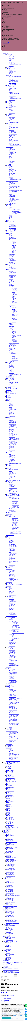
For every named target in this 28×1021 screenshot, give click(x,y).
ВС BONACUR (13, 621)
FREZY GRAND (10, 378)
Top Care (11, 482)
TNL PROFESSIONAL (11, 731)
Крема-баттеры (13, 716)
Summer (14, 322)
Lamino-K (11, 678)
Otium (10, 306)
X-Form (11, 405)
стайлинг (8, 932)
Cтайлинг (11, 201)
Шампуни (8, 834)
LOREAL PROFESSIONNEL (13, 495)
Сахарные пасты (13, 225)
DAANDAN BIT (10, 778)
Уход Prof (11, 118)
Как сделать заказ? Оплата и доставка (12, 14)
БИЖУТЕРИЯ (6, 950)
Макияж (5, 25)
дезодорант (9, 904)
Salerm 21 (11, 599)
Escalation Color (13, 488)
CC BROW (9, 114)
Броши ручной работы (11, 951)
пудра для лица (10, 916)
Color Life (14, 311)
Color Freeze (15, 622)
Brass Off (14, 525)
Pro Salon (11, 281)
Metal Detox (15, 501)
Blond (13, 292)
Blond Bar (14, 302)
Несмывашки (9, 839)
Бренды (5, 6)
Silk (10, 156)
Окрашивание (12, 71)
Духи (10, 687)
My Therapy (12, 455)
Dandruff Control (16, 209)
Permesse (11, 92)
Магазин (3, 1000)
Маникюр (11, 66)
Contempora (12, 90)
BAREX (8, 85)
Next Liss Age (12, 473)
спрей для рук (9, 889)
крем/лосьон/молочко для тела (13, 895)
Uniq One (11, 591)
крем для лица (9, 856)
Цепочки (8, 958)
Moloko (11, 280)
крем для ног (9, 891)
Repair (13, 296)
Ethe (10, 234)
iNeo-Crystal (12, 344)
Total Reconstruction (14, 439)
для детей (8, 949)
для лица (8, 944)
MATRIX (8, 515)
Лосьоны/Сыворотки (11, 842)
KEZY (7, 452)
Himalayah (11, 694)
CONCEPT (9, 165)
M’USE (11, 352)
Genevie (11, 327)
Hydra (13, 241)
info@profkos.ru (7, 998)
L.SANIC (8, 804)
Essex (13, 356)
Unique (13, 318)
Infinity (10, 166)
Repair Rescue (15, 625)
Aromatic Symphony (14, 438)
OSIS (10, 644)
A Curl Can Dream (16, 531)
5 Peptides (14, 288)
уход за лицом (9, 927)
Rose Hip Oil (12, 137)
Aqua (13, 309)
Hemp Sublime (12, 652)
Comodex (11, 153)
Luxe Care (11, 435)
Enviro (10, 139)
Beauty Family (12, 545)
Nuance (11, 148)
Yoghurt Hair (12, 441)
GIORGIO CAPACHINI (12, 388)
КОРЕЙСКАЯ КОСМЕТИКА (10, 762)
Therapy (14, 331)
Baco (10, 408)
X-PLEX (11, 562)
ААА (10, 407)
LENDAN (8, 468)
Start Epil (11, 79)
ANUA (8, 767)
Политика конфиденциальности (11, 36)
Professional (12, 570)
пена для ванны (10, 882)
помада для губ (10, 911)
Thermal (11, 239)
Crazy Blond (12, 460)
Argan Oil (11, 130)
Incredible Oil (12, 458)
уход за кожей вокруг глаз (12, 860)
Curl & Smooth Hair (13, 553)
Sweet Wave (12, 263)
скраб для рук (9, 886)
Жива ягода (12, 276)
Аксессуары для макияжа (12, 923)
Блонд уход (12, 173)
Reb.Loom (11, 237)
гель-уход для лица (11, 863)
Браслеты (8, 957)
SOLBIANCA (9, 685)
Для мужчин (6, 26)
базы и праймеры (10, 912)
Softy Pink (11, 255)
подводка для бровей (11, 920)
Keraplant (11, 486)
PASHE (8, 567)
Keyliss (11, 258)
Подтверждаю (6, 1017)
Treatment (11, 429)
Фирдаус (11, 750)
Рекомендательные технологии (11, 39)
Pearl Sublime (12, 651)
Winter (13, 339)
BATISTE (8, 101)
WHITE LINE (9, 745)
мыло (7, 881)
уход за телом (9, 929)
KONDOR (8, 465)
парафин (8, 908)
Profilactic (11, 430)
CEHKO (8, 115)
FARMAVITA (9, 362)
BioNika (11, 540)
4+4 (13, 639)
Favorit (10, 370)
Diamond (14, 310)
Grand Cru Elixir (13, 690)
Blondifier (14, 502)
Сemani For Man (13, 660)
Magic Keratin (12, 422)
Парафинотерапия (13, 80)
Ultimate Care (12, 550)
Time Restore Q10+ (16, 627)
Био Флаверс (12, 183)
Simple (10, 456)
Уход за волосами (13, 81)
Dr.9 (10, 749)
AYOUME (8, 768)
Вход (4, 47)
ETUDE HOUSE (10, 791)
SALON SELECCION (11, 616)
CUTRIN (8, 205)
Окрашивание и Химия (15, 64)
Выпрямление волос (11, 849)
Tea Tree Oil (12, 135)
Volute (13, 299)
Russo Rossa (12, 285)
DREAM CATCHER (11, 230)
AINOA (11, 207)
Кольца (8, 955)
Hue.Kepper (12, 254)
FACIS (8, 789)
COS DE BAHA (10, 776)
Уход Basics (12, 117)
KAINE (8, 800)
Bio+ (10, 208)
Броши (8, 959)
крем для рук (9, 883)
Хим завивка (12, 203)
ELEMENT (9, 785)
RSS (4, 1001)
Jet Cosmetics (12, 572)
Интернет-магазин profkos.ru (12, 2)
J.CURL (8, 399)
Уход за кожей (12, 229)
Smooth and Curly (13, 434)
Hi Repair (11, 605)
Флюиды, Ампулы (13, 382)
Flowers (11, 279)
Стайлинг (11, 62)
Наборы (11, 689)
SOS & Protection (13, 672)
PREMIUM (9, 569)
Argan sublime (12, 367)
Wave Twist (14, 315)
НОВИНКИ (6, 960)
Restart (10, 588)
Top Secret (11, 169)
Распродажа (6, 10)
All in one (11, 655)
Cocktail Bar (12, 544)
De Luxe (14, 354)
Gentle (13, 249)
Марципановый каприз (15, 701)
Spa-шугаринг (12, 77)
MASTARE (9, 514)
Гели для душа (12, 718)
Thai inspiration (12, 697)
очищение (8, 855)
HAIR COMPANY (10, 391)
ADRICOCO (9, 54)
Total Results (12, 516)
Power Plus (11, 141)
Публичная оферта (8, 35)
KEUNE (8, 464)
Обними (11, 271)
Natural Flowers (13, 656)
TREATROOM (9, 825)
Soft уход (11, 58)
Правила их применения (17, 1015)
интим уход (9, 903)
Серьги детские (10, 954)
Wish (10, 160)
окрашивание (9, 933)
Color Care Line (13, 187)
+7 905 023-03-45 (9, 995)
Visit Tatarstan (12, 758)
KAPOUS (8, 417)
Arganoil (11, 420)
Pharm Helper (12, 733)
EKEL (7, 784)
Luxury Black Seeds (13, 127)
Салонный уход (13, 681)
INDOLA (11, 634)
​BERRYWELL (9, 102)
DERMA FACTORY (11, 782)
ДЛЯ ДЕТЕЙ (6, 936)
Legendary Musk (13, 708)
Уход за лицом (12, 83)
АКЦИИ (5, 830)
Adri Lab (11, 60)
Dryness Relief (15, 211)
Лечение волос (12, 170)
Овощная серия (13, 703)
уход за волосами (10, 925)
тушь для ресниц (10, 917)
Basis (13, 243)
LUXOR (8, 512)
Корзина (7, 1000)
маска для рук (9, 887)
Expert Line (12, 63)
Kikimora (11, 324)
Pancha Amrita (12, 695)
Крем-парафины (13, 222)
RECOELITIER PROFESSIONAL (14, 584)
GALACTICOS (10, 379)
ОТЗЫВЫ (5, 966)
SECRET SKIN (10, 819)
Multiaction (11, 235)
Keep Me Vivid (15, 527)
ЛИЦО (5, 853)
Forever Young (12, 152)
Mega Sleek (14, 528)
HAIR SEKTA (9, 392)
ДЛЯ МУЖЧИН (7, 924)
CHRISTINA (9, 147)
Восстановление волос (14, 186)
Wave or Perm (12, 682)
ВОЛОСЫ (5, 832)
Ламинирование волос (11, 847)
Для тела (11, 448)
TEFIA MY (9, 729)
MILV (7, 536)
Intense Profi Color (13, 561)
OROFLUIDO (9, 566)
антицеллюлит (9, 899)
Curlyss (11, 411)
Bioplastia (11, 600)
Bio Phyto (11, 154)
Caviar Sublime (12, 653)
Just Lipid (14, 307)
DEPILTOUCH (10, 221)
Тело (4, 22)
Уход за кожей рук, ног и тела (16, 755)
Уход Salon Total (13, 168)
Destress (14, 250)
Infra (10, 126)
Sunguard (11, 578)
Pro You (11, 592)
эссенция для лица (10, 865)
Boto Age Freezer (13, 576)
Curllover (11, 659)
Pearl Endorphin (13, 691)
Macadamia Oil (12, 421)
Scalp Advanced (15, 507)
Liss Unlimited (15, 505)
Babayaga (11, 326)
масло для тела (9, 898)
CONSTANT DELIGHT (12, 181)
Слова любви (12, 272)
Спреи (7, 838)
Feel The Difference (13, 657)
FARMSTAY (9, 795)
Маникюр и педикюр (8, 23)
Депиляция (12, 450)
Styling (10, 143)
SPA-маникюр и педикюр (15, 76)
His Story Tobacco (13, 579)
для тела (8, 945)
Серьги (8, 953)
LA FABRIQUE (10, 467)
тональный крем (10, 913)
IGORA (11, 640)
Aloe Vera (11, 128)
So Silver (14, 524)
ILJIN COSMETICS (11, 394)
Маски (8, 836)
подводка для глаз (10, 919)
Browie (13, 357)
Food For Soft (15, 520)
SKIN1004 (8, 821)
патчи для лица (10, 873)
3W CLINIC (9, 763)
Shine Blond (12, 556)
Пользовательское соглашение (10, 38)
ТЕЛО (5, 878)
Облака (11, 277)
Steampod (11, 510)
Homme (11, 609)
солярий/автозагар (10, 902)
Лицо (4, 21)
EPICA (8, 264)
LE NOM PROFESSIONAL (13, 480)
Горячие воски (12, 228)
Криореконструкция (14, 199)
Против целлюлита (14, 714)
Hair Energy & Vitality (17, 212)
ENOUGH (8, 788)
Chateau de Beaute (13, 158)
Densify (14, 242)
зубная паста (9, 877)
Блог (2, 1001)
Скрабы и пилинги (14, 715)
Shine (13, 297)
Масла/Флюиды (10, 840)
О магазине (6, 17)
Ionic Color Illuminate (14, 144)
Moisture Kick (15, 623)
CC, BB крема (9, 915)
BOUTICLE (9, 107)
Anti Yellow (15, 358)
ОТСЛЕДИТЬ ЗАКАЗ (8, 964)
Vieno (10, 216)
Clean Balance (15, 629)
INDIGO (8, 395)
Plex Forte (11, 475)
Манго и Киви (12, 699)
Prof (10, 164)
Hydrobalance (15, 290)
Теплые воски (12, 226)
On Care (11, 648)
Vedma (10, 323)
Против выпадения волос (15, 190)
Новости (5, 33)
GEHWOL (8, 387)
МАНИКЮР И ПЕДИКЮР (10, 906)
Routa (10, 215)
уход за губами (10, 874)
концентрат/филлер (11, 866)
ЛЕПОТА (8, 746)
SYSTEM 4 (9, 728)
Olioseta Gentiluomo (14, 93)
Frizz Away (14, 626)
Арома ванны (12, 721)
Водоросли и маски (14, 723)
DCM (7, 220)
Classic (13, 330)
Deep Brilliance (12, 131)
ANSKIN (8, 766)
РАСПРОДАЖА (7, 831)
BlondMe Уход (15, 631)
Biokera (11, 603)
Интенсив (11, 182)
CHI (7, 123)
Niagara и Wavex (13, 361)
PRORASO (9, 582)
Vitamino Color (15, 499)
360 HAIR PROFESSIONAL (13, 761)
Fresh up (11, 177)
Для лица (11, 447)
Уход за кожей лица (14, 754)
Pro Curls (11, 174)
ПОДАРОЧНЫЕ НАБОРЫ (10, 941)
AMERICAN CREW (11, 68)
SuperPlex (11, 94)
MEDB (8, 808)
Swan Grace (12, 693)
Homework (11, 571)
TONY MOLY (9, 826)
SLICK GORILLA (10, 684)
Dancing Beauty (13, 710)
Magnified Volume (13, 140)
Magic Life (11, 459)
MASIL (8, 805)
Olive (10, 136)
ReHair (10, 284)
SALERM (8, 596)
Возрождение (12, 704)
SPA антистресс (13, 191)
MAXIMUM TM (10, 535)
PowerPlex (11, 663)
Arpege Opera (12, 238)
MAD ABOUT (12, 643)
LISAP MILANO (10, 481)
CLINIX (11, 618)
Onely (10, 363)
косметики (8, 946)
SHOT (7, 668)
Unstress (11, 162)
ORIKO (8, 814)
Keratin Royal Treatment (14, 546)
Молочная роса (13, 719)
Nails (10, 451)
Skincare (14, 252)
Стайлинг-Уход (13, 442)
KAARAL (8, 400)
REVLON (8, 587)
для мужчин (9, 947)
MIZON (8, 812)
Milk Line (11, 431)
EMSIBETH (9, 233)
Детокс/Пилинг (10, 844)
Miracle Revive (15, 314)
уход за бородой (10, 930)
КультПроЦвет (12, 275)
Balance (14, 246)
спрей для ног (9, 890)
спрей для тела (9, 894)
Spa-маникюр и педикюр (15, 725)
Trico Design (12, 670)
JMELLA (8, 798)
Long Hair (14, 294)
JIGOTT (8, 797)
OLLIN (8, 537)
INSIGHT (8, 397)
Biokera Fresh (12, 601)
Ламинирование (13, 188)
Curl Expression (15, 506)
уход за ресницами (10, 876)
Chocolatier (14, 319)
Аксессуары (12, 100)
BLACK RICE (9, 772)
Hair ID (11, 472)
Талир (10, 751)
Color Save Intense (16, 335)
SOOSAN (8, 823)
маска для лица (10, 859)
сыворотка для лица (11, 857)
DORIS (8, 783)
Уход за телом (12, 84)
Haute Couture (12, 286)
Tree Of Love (12, 707)
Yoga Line (11, 712)
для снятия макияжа (11, 921)
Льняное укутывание (14, 702)
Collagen (14, 289)
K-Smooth (11, 676)
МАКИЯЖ (6, 910)
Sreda (10, 727)
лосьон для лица (10, 868)
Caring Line (12, 437)
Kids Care (11, 610)
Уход (10, 70)
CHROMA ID (12, 642)
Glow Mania (15, 518)
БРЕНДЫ (5, 53)
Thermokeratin (12, 345)
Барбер (11, 72)
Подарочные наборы (8, 29)
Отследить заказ (7, 16)
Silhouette (11, 574)
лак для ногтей (10, 907)
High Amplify (15, 522)
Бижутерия (6, 30)
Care (13, 301)
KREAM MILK (10, 801)
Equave (11, 589)
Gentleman (14, 341)
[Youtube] (6, 993)
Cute (10, 55)
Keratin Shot (12, 604)
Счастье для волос (13, 185)
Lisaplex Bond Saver (14, 492)
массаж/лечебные (10, 900)
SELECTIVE (9, 647)
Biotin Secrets (12, 171)
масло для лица (10, 861)
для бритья (9, 928)
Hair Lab (11, 597)
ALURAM (8, 67)
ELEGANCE (9, 232)
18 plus (10, 282)
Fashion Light (12, 485)
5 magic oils (12, 195)
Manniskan (11, 413)
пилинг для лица (10, 869)
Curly (10, 59)
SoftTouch (11, 580)
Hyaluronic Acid (13, 427)
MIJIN (7, 809)
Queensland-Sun (13, 673)
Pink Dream (12, 554)
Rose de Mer (12, 161)
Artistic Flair (12, 650)
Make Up (11, 612)
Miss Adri (11, 56)
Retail (10, 557)
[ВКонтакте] (4, 993)
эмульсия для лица (10, 864)
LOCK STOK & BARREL (12, 494)
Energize (14, 245)
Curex (10, 328)
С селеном (11, 753)
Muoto (10, 217)
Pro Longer (14, 503)
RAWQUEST (9, 817)
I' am (10, 454)
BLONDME (12, 630)
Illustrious (11, 151)
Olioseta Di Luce (13, 87)
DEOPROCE (9, 780)
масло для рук (9, 885)
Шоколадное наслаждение (15, 698)
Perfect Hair (12, 539)
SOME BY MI (9, 822)
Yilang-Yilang (12, 425)
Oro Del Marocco (13, 88)
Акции (5, 9)
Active (13, 337)
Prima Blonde (12, 305)
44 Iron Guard (12, 132)
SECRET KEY (9, 818)
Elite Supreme (12, 192)
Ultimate (11, 484)
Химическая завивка (14, 122)
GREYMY (8, 390)
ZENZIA (8, 829)
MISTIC (8, 810)
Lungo (13, 316)
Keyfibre (11, 262)
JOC (10, 89)
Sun (13, 251)
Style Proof (11, 259)
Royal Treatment (13, 134)
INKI (7, 396)
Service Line (15, 360)
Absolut (11, 606)
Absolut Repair (15, 498)
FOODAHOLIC (10, 796)
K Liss (10, 375)
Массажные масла (13, 720)
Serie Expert (12, 497)
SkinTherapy (12, 575)
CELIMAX (9, 774)
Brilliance (14, 332)
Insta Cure (14, 519)
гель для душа (9, 879)
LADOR (8, 802)
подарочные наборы (11, 934)
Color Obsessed (15, 523)
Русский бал (12, 273)
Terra (10, 471)
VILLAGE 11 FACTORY (12, 827)
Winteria (14, 320)
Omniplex (11, 373)
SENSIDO (8, 667)
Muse (10, 157)
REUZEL (8, 586)
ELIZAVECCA (10, 787)
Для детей (5, 27)
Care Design (12, 669)
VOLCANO (9, 744)
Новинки (5, 12)
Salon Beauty (12, 549)
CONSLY (8, 775)
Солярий (11, 349)
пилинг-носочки (10, 893)
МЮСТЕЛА (9, 748)
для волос (8, 942)
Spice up (11, 711)
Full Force (11, 542)
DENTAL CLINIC (10, 779)
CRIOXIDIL (9, 204)
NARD (8, 813)
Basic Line (11, 548)
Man (10, 490)
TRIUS (8, 742)
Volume (14, 298)
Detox (10, 194)
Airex (10, 350)
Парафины (11, 224)
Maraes (10, 404)
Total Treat (14, 529)
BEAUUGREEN (10, 770)
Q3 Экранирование (14, 343)
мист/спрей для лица (11, 870)
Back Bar (11, 365)
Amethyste (11, 366)
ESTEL (8, 269)
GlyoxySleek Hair (13, 444)
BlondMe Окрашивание (18, 633)
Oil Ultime (11, 620)
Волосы (5, 19)
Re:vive (11, 433)
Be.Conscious (12, 96)
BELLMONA (9, 771)
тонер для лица (10, 872)
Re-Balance (14, 213)
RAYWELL (9, 583)
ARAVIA (8, 75)
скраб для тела (9, 896)
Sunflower (14, 340)
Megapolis (11, 541)
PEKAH (8, 815)
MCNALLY (9, 806)
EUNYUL (8, 792)
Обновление (12, 706)
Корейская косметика (8, 8)
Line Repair (12, 149)
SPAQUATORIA (10, 686)
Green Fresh (12, 256)
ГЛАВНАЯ (6, 5)
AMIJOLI (8, 765)
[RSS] (2, 993)
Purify (10, 401)
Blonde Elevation (13, 409)
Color (13, 293)
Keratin (11, 124)
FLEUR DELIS (10, 377)
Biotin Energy (12, 424)
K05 (10, 403)
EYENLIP (8, 793)
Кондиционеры (10, 835)
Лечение (11, 369)
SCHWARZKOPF (10, 617)
